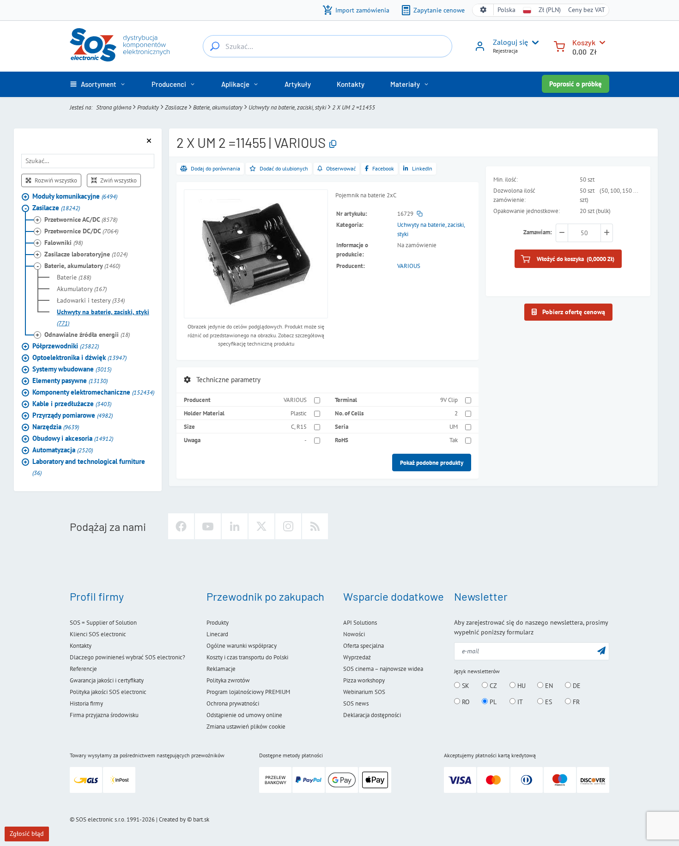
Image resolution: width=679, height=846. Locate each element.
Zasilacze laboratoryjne (85, 254)
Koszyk (583, 42)
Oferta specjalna (363, 646)
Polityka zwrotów (228, 680)
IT (519, 702)
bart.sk (201, 819)
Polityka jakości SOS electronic (108, 692)
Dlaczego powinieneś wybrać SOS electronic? (127, 657)
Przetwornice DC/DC (81, 231)
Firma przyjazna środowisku (104, 715)
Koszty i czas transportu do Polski (247, 657)
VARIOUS (408, 266)
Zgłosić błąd (27, 833)
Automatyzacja (62, 449)
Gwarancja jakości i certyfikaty (107, 680)
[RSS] (315, 526)
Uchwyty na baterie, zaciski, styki (287, 107)
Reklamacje (221, 669)
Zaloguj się (510, 42)
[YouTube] (208, 526)
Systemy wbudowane (71, 369)
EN (548, 686)
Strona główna (113, 107)
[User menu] (533, 42)
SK (464, 686)
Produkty (148, 107)
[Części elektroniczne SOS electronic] (120, 44)
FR (575, 702)
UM (453, 426)
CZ (492, 686)
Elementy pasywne (70, 380)
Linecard (217, 634)
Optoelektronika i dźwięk (79, 357)
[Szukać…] (214, 46)
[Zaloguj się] (479, 49)
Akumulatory (82, 289)
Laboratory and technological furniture (88, 467)
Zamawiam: (537, 232)
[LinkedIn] (235, 526)
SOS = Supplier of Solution (103, 623)
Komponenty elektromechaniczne (93, 392)
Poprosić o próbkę (575, 83)
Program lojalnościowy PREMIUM (248, 692)
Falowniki (63, 242)
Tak (453, 440)
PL (492, 702)
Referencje (83, 669)
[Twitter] (261, 526)
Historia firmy (86, 703)
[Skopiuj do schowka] (332, 144)
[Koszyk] (559, 45)
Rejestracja (505, 50)
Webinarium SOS (364, 692)
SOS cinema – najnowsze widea (383, 669)
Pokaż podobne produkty (431, 462)
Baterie (74, 277)
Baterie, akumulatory (217, 107)
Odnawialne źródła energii (87, 334)
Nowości (354, 634)
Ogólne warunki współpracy (241, 646)
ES (547, 702)
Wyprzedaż (357, 657)
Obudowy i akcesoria (72, 438)
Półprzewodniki (65, 345)
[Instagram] (288, 526)
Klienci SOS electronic (98, 634)
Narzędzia (55, 426)
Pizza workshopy (364, 680)
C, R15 (299, 426)
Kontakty (80, 646)
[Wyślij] (601, 650)
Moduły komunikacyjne (74, 196)
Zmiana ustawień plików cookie (245, 726)
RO (465, 702)
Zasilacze (176, 107)
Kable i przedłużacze (71, 403)
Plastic (299, 413)
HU (520, 686)
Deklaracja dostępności (372, 715)
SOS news (356, 703)
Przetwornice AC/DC (80, 219)
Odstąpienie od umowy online (244, 715)
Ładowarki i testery (91, 300)
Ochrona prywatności (232, 703)
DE (576, 686)
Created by (172, 819)
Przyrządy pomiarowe (72, 415)
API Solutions (360, 623)
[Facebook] (181, 526)
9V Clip (449, 400)
